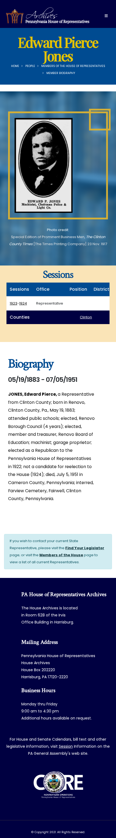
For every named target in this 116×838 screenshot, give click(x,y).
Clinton (86, 317)
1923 (13, 303)
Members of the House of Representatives (73, 66)
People (30, 66)
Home (15, 66)
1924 (23, 303)
